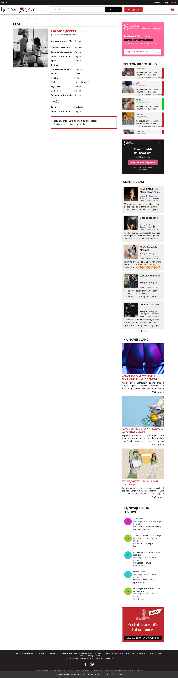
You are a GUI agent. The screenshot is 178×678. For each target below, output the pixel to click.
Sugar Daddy (52, 653)
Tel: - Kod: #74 (146, 69)
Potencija (83, 653)
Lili (137, 79)
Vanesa (139, 127)
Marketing (109, 658)
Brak (122, 653)
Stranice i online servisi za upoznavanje (144, 581)
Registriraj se (170, 2)
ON (154, 227)
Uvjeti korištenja (72, 658)
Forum (4, 2)
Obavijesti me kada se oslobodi (152, 73)
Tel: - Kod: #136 (147, 118)
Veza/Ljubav (138, 599)
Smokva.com (139, 571)
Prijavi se (156, 2)
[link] (143, 39)
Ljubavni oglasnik (18, 18)
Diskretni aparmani (69, 653)
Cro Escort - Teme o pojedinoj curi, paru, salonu (147, 528)
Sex (16, 653)
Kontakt (83, 658)
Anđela (139, 96)
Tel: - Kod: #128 (147, 86)
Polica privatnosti (95, 658)
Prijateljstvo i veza (150, 304)
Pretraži (113, 9)
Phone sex (141, 653)
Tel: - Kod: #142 (147, 104)
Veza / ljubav (111, 653)
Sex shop (89, 655)
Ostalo (99, 655)
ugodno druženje (149, 217)
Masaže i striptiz (96, 653)
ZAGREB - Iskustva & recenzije (147, 535)
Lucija (139, 110)
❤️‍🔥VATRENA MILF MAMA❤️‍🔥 (149, 248)
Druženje (143, 314)
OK (107, 674)
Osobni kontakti (146, 227)
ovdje (83, 124)
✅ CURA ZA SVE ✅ (150, 275)
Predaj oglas (133, 9)
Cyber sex (143, 198)
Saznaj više (118, 674)
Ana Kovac (138, 518)
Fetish (151, 653)
